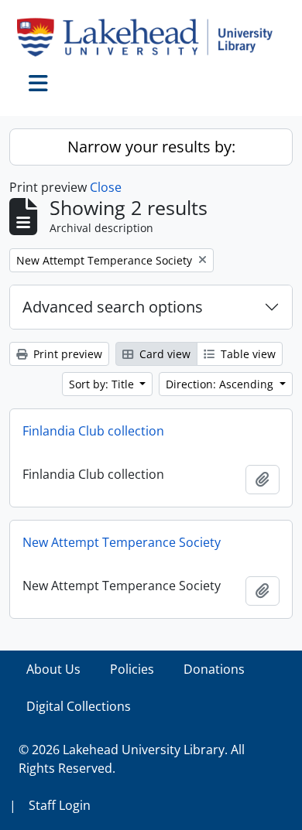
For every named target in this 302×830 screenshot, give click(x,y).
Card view (163, 354)
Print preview (66, 354)
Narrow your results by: (151, 146)
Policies (132, 669)
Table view (247, 354)
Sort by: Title (103, 384)
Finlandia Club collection (93, 430)
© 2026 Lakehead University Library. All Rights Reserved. (132, 759)
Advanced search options (112, 306)
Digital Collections (78, 706)
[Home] (151, 37)
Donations (214, 669)
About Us (53, 669)
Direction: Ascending (221, 384)
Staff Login (60, 805)
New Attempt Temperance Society (121, 542)
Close (106, 187)
